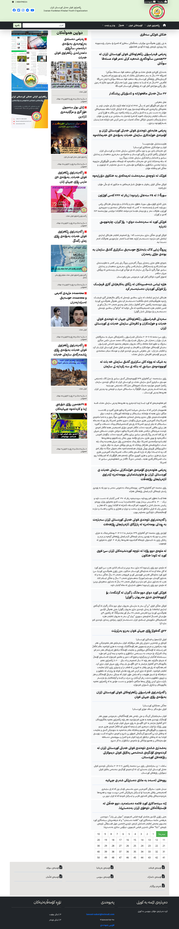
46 (127, 857)
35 (135, 851)
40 (98, 851)
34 (142, 851)
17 (120, 839)
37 (120, 851)
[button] (152, 25)
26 (127, 845)
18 (113, 839)
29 (105, 845)
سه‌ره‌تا (162, 834)
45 (135, 857)
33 (149, 851)
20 (98, 839)
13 (149, 839)
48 (113, 857)
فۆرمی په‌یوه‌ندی (107, 925)
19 (105, 839)
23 (149, 845)
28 (113, 845)
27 (120, 845)
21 (164, 845)
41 (164, 857)
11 (164, 839)
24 (142, 845)
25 (135, 845)
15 (135, 839)
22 (156, 845)
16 (127, 839)
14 (142, 839)
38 (113, 851)
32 (156, 851)
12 (156, 839)
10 (98, 834)
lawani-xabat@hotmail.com (100, 914)
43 (149, 857)
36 (127, 851)
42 (156, 857)
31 (164, 851)
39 (105, 851)
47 (120, 857)
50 (98, 857)
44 (142, 857)
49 (105, 857)
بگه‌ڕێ (17, 25)
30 (98, 845)
